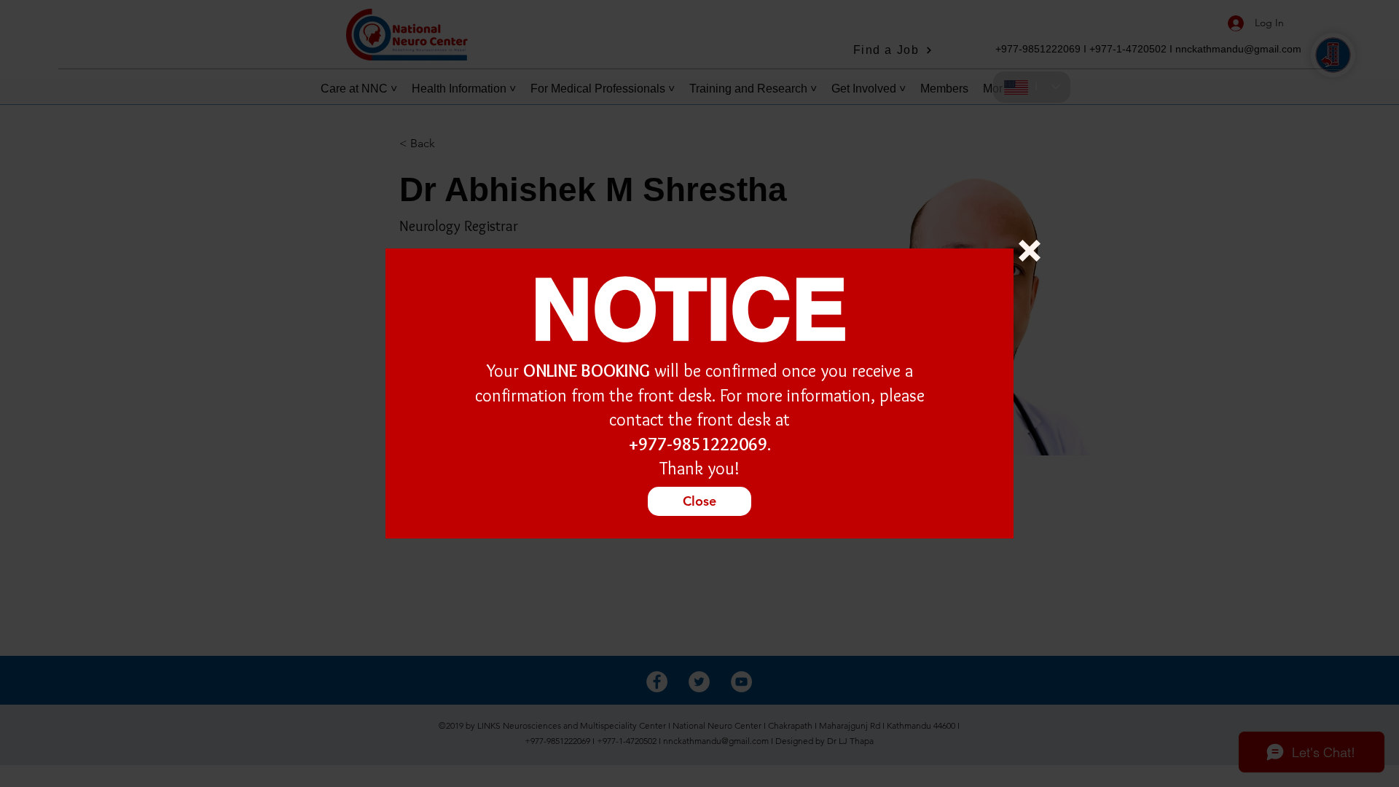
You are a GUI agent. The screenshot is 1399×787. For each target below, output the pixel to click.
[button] (1030, 251)
